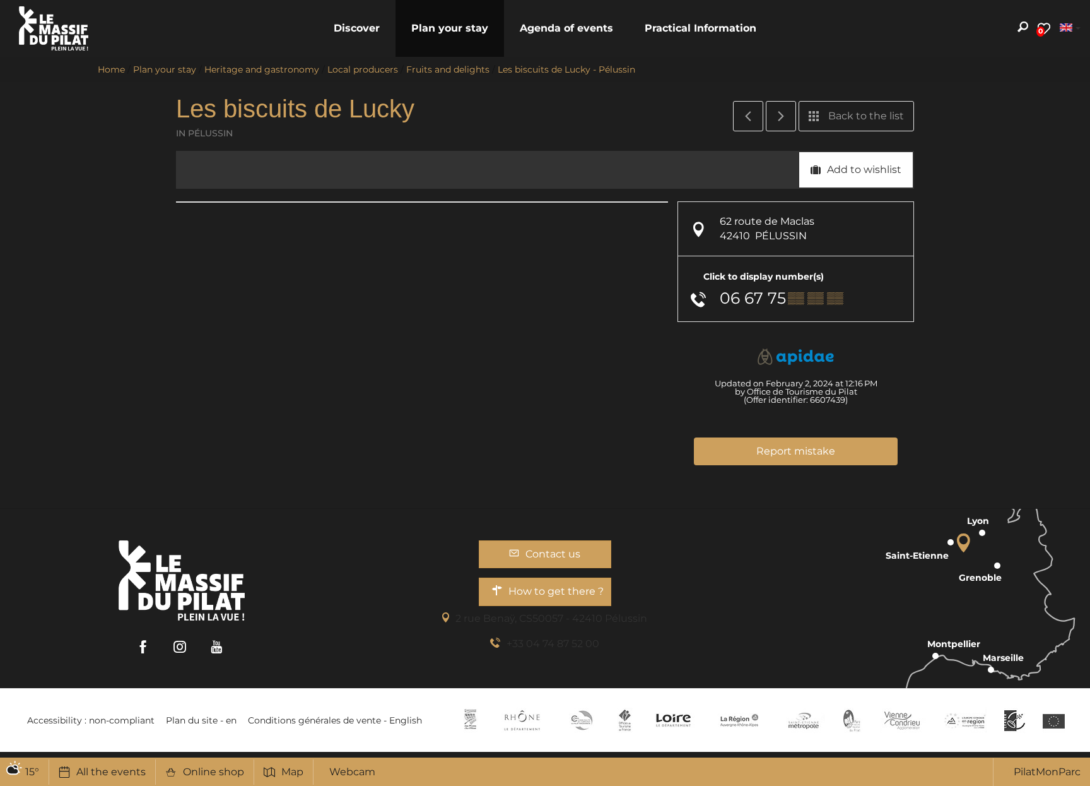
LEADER (1014, 720)
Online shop (213, 772)
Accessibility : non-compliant (91, 720)
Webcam (352, 772)
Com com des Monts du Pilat (470, 720)
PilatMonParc (1047, 772)
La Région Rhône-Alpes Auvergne (739, 720)
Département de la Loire (673, 720)
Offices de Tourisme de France (625, 720)
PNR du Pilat (852, 720)
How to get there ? (556, 591)
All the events (111, 772)
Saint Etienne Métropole (803, 720)
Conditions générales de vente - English (335, 720)
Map (292, 772)
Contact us (552, 554)
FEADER (965, 720)
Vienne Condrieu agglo (903, 720)
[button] (357, 28)
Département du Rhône (522, 720)
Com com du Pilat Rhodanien (580, 720)
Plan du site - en (201, 720)
